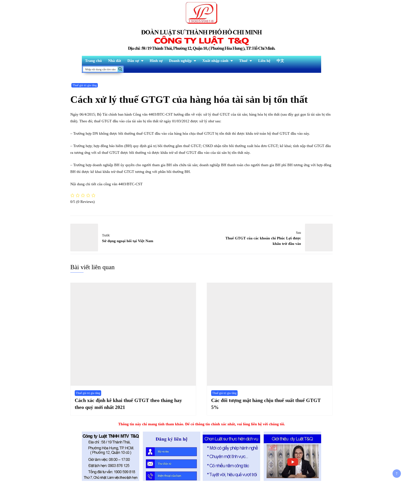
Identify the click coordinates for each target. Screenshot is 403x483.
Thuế (243, 61)
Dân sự (133, 61)
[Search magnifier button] (120, 69)
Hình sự (156, 61)
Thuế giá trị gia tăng (84, 85)
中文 (280, 61)
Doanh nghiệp (180, 61)
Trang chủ (93, 61)
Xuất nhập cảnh (215, 61)
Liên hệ (264, 61)
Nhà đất (114, 61)
